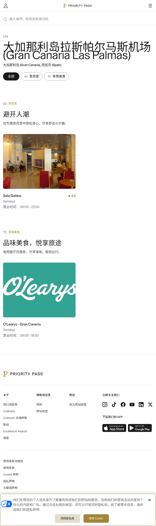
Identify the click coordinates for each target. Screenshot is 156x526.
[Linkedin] (141, 404)
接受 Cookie (96, 518)
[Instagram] (104, 404)
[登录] (5, 5)
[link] (114, 428)
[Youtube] (132, 404)
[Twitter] (150, 404)
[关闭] (149, 500)
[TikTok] (114, 404)
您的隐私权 (67, 518)
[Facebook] (123, 404)
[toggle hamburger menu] (150, 5)
